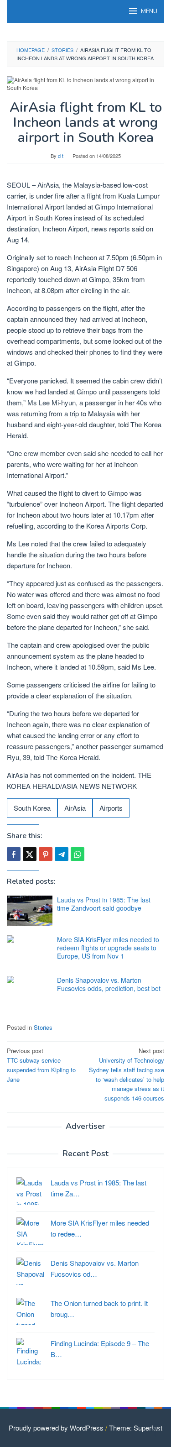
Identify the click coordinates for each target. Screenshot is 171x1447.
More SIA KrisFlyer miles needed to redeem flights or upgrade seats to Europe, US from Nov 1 (108, 947)
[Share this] (14, 854)
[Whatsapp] (77, 854)
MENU (149, 11)
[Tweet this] (29, 854)
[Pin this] (45, 854)
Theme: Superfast (135, 1427)
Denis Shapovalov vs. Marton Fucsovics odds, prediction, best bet (109, 984)
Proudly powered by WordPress (56, 1427)
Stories (43, 1027)
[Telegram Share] (61, 854)
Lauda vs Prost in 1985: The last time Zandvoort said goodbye (103, 903)
